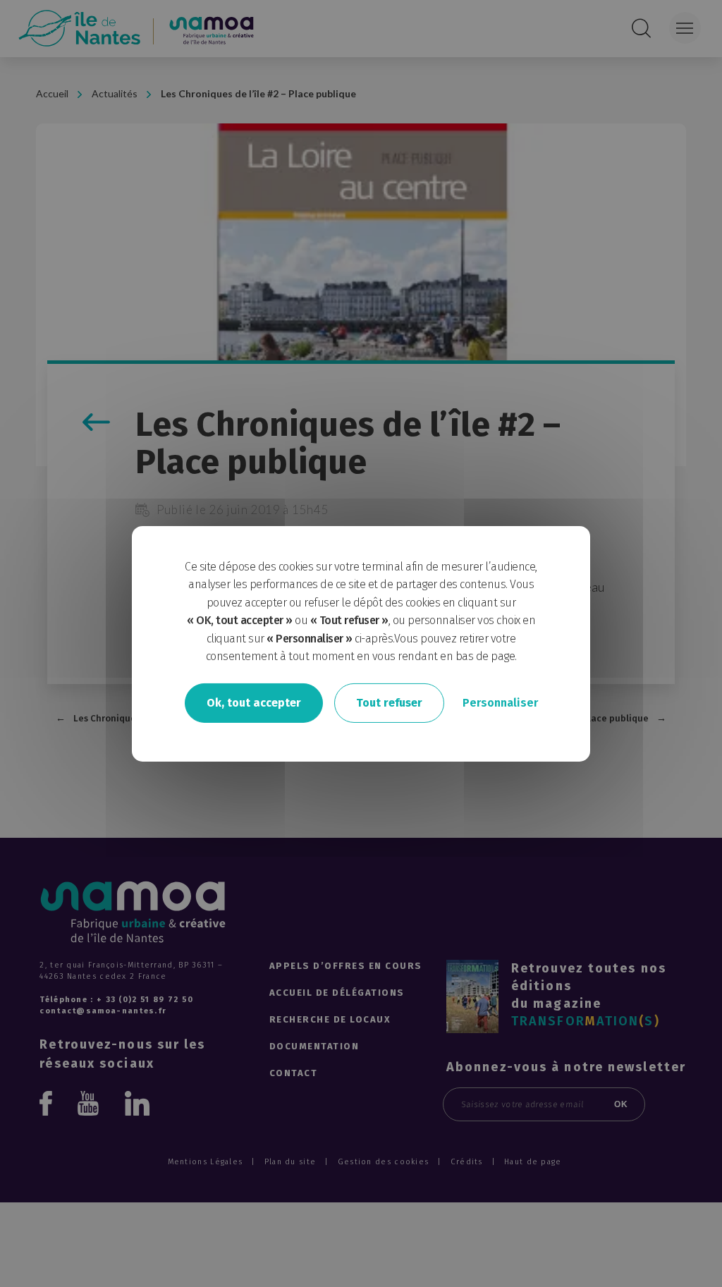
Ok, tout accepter (254, 702)
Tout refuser (389, 702)
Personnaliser (500, 702)
